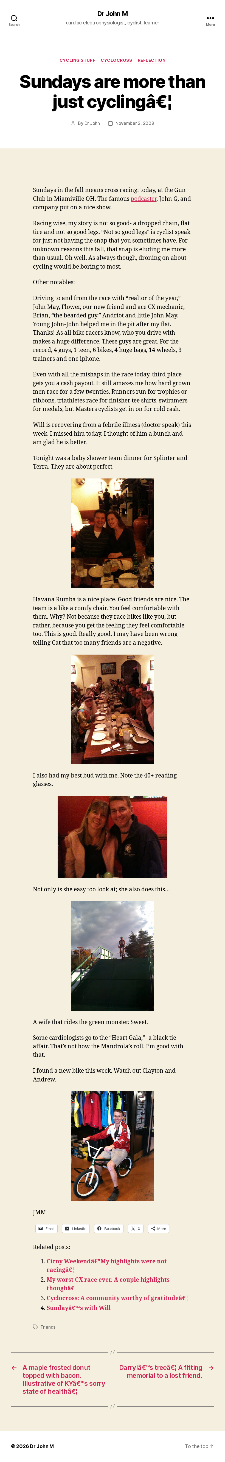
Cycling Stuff (77, 60)
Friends (48, 1327)
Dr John (92, 123)
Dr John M (112, 13)
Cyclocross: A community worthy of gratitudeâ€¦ (118, 1298)
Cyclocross (116, 60)
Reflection (152, 60)
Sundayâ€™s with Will (79, 1308)
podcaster (143, 199)
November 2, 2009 (135, 123)
